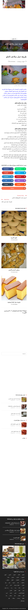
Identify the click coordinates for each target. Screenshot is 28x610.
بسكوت (7, 580)
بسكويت (22, 582)
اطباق (23, 575)
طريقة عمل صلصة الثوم (16, 413)
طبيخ (15, 590)
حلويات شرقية (16, 585)
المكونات (17, 580)
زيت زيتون (6, 588)
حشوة (20, 154)
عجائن (10, 156)
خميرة (12, 154)
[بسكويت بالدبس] (20, 563)
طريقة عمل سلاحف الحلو (9, 48)
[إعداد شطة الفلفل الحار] (24, 432)
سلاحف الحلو (6, 154)
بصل (18, 582)
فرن (7, 593)
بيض (9, 582)
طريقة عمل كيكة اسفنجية (14, 302)
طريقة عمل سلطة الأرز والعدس (12, 530)
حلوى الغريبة (14, 238)
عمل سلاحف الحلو (20, 157)
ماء (6, 595)
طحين (12, 156)
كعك (23, 595)
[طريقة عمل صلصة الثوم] (24, 414)
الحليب (17, 577)
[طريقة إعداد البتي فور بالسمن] (24, 399)
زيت (11, 588)
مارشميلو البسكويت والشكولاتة (14, 406)
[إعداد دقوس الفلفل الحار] (24, 424)
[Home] (23, 48)
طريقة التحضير (21, 593)
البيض (10, 575)
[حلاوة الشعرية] (22, 538)
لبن (13, 157)
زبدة (15, 588)
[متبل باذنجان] (8, 563)
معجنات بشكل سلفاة (23, 159)
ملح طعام (22, 601)
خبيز (23, 588)
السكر (12, 577)
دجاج (19, 588)
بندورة (14, 582)
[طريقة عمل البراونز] (8, 551)
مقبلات (13, 598)
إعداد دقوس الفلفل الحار (16, 424)
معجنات (11, 157)
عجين (7, 156)
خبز (6, 585)
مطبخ (23, 598)
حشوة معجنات (16, 154)
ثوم (5, 582)
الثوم (5, 575)
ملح (9, 598)
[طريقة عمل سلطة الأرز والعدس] (22, 531)
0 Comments (12, 61)
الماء (8, 577)
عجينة (5, 156)
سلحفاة (18, 156)
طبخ (19, 590)
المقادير (22, 580)
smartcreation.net (22, 608)
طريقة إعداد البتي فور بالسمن (14, 399)
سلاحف (10, 154)
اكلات (19, 575)
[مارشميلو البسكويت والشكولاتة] (24, 406)
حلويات (23, 585)
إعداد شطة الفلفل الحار (16, 431)
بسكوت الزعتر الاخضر (14, 270)
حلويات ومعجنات (21, 61)
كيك (15, 595)
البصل (14, 575)
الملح (12, 580)
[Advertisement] (14, 23)
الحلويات (22, 577)
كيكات (10, 595)
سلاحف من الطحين (23, 156)
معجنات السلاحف (7, 157)
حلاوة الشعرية (16, 538)
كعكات (19, 595)
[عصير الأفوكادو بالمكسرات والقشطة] (20, 551)
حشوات (23, 154)
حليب (11, 585)
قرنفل (16, 157)
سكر (23, 590)
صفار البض (15, 156)
